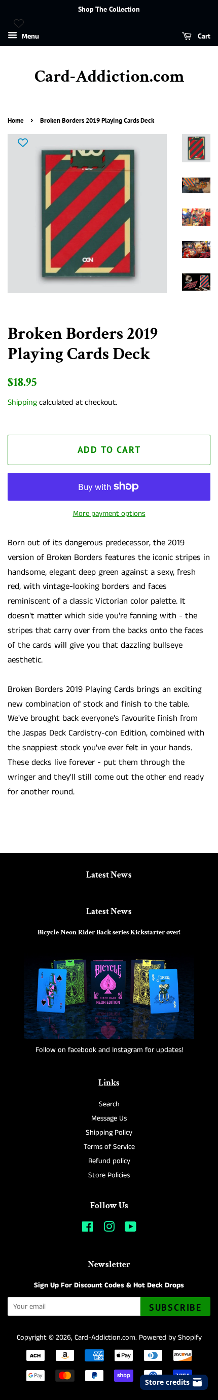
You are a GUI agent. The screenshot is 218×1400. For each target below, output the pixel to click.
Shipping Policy (109, 1133)
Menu (29, 36)
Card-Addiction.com (109, 76)
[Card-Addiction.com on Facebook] (87, 1229)
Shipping (22, 402)
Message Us (109, 1118)
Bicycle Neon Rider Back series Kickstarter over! (109, 932)
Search (109, 1104)
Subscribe (175, 1307)
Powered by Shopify (170, 1338)
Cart (203, 36)
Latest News (109, 875)
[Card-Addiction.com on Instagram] (109, 1229)
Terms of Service (109, 1147)
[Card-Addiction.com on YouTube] (130, 1229)
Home (16, 120)
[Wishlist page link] (19, 23)
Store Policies (109, 1175)
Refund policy (109, 1161)
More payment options (109, 513)
